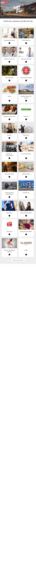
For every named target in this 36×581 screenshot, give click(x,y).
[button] (33, 2)
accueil (3, 17)
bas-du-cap (6, 17)
